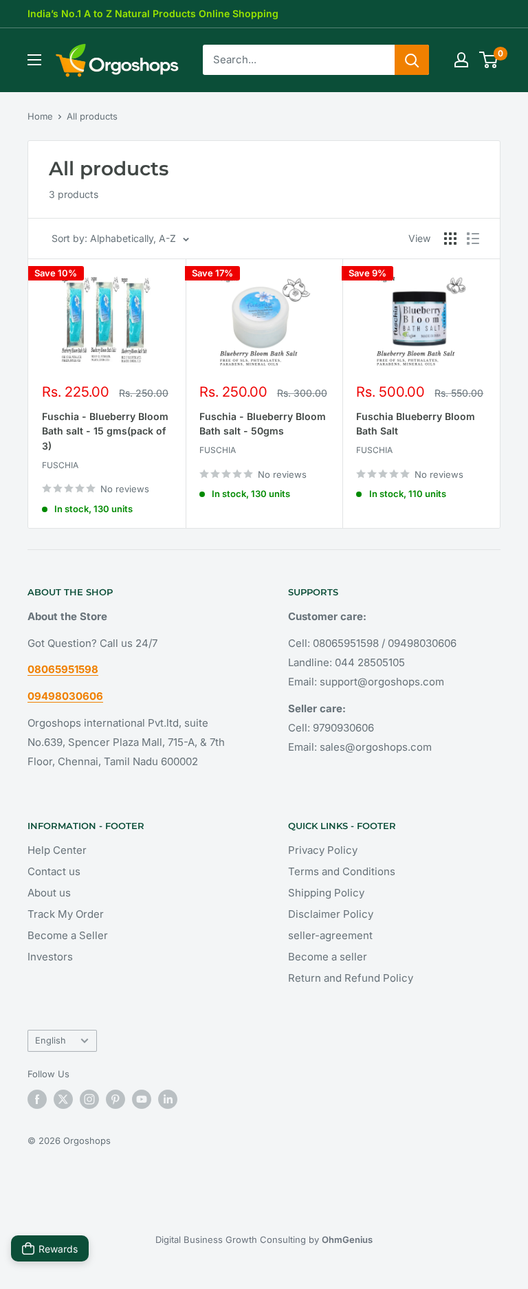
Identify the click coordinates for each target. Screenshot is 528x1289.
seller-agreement (330, 935)
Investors (50, 956)
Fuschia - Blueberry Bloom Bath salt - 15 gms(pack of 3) (105, 431)
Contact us (54, 871)
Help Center (57, 850)
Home (40, 116)
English (50, 1040)
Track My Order (66, 914)
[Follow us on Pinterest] (115, 1099)
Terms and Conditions (341, 871)
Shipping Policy (326, 892)
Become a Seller (68, 935)
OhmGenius (347, 1239)
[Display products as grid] (450, 238)
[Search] (412, 60)
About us (49, 892)
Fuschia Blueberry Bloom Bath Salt (415, 423)
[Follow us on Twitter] (63, 1099)
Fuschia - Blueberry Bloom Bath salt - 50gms (262, 423)
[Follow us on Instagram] (89, 1099)
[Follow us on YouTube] (141, 1099)
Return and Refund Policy (350, 977)
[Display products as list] (473, 238)
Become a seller (327, 956)
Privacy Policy (323, 850)
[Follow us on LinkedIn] (167, 1099)
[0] (489, 60)
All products (92, 116)
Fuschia (60, 465)
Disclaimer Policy (330, 914)
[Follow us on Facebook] (37, 1099)
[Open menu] (34, 59)
